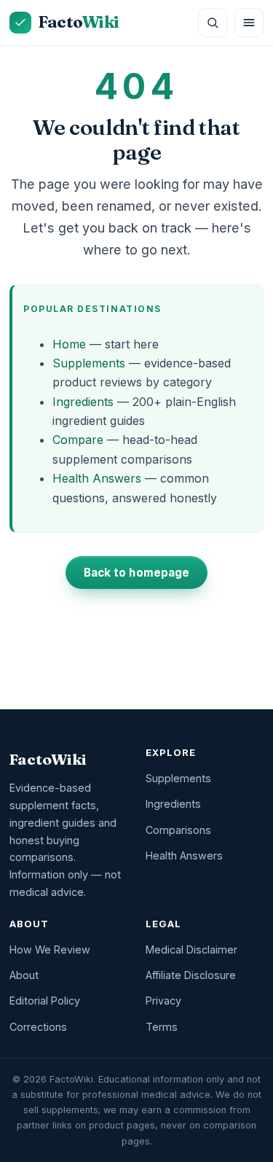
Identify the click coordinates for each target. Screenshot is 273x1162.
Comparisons (178, 830)
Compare (77, 439)
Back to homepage (136, 573)
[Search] (212, 22)
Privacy (163, 1000)
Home (69, 344)
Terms (162, 1027)
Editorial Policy (44, 1000)
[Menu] (249, 22)
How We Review (49, 949)
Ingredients (83, 401)
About (24, 975)
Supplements (88, 363)
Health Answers (96, 478)
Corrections (38, 1027)
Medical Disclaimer (191, 949)
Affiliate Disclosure (191, 975)
